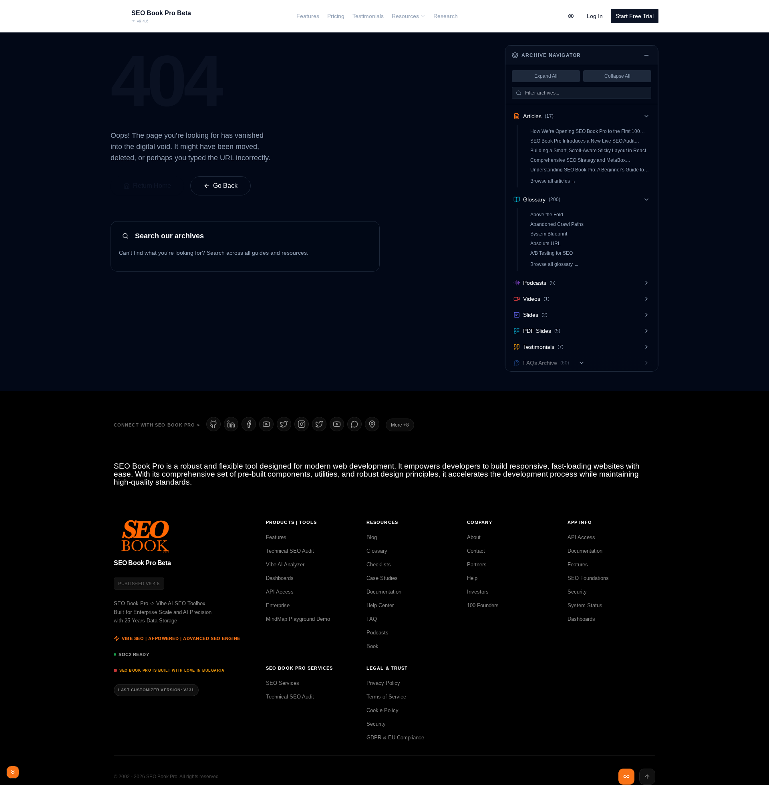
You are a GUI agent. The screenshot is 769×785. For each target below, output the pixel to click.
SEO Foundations (588, 578)
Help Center (380, 605)
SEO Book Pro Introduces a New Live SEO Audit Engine (582, 141)
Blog (371, 537)
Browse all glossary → (554, 264)
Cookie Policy (382, 710)
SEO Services (282, 683)
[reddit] (354, 424)
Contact (476, 551)
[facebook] (249, 424)
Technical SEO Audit (290, 551)
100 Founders (483, 605)
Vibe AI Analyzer (285, 565)
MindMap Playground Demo (298, 619)
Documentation (383, 592)
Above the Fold (546, 214)
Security (577, 592)
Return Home (152, 185)
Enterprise (278, 605)
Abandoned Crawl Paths (557, 224)
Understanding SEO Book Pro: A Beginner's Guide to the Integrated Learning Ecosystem (587, 170)
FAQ (371, 619)
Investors (478, 592)
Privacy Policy (383, 683)
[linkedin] (231, 424)
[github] (213, 424)
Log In (595, 16)
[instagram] (301, 424)
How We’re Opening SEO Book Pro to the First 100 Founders (585, 132)
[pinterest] (372, 424)
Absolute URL (545, 243)
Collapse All (617, 76)
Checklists (378, 565)
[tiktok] (337, 424)
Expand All (546, 76)
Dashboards (280, 578)
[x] (284, 424)
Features (276, 537)
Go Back (225, 185)
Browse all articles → (553, 181)
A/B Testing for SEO (551, 253)
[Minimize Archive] (646, 55)
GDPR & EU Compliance (395, 738)
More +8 (400, 425)
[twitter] (319, 424)
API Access (280, 592)
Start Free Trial (635, 16)
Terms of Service (386, 697)
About (474, 537)
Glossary (376, 551)
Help (472, 578)
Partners (477, 565)
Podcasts (377, 633)
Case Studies (382, 578)
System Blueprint (548, 234)
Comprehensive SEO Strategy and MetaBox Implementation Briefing (578, 160)
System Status (585, 605)
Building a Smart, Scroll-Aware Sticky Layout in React (588, 150)
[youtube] (266, 424)
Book (372, 646)
